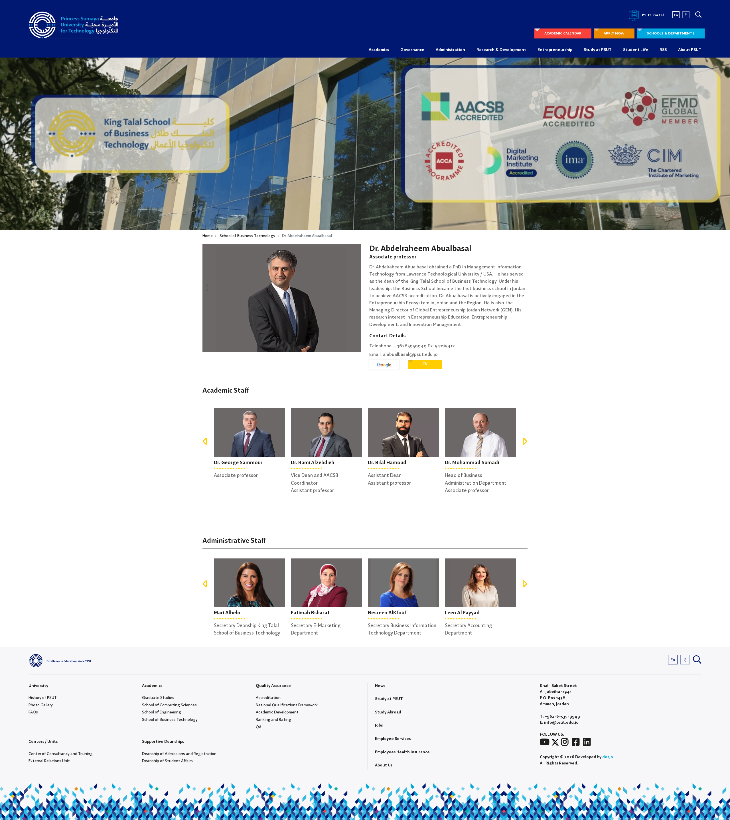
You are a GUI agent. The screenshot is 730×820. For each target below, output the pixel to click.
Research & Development (501, 50)
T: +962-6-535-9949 (560, 717)
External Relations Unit (49, 761)
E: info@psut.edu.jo (559, 723)
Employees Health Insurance (402, 752)
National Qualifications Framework (287, 705)
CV (424, 364)
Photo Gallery (41, 705)
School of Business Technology (247, 236)
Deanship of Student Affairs (167, 761)
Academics (379, 50)
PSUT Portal (652, 15)
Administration (450, 50)
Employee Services (393, 739)
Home (207, 236)
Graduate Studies (158, 698)
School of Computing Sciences (169, 705)
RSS (663, 50)
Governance (412, 50)
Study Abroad (388, 712)
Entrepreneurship (555, 50)
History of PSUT (43, 698)
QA (258, 727)
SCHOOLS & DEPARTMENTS (671, 33)
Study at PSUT (598, 50)
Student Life (635, 50)
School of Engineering (161, 712)
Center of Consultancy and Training (61, 754)
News (380, 686)
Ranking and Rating (273, 720)
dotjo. (608, 757)
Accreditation (268, 698)
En (676, 15)
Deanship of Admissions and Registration (179, 754)
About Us (383, 765)
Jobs (379, 725)
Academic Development (277, 712)
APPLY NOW (614, 33)
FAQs (33, 712)
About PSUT (689, 50)
